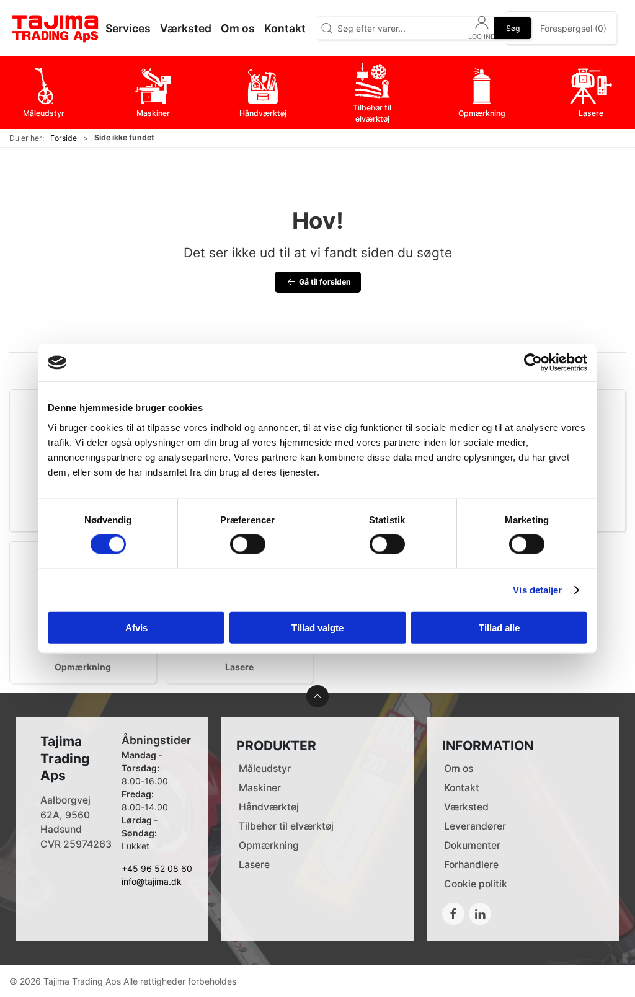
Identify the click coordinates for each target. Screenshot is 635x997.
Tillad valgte (317, 627)
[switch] (247, 544)
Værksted (466, 807)
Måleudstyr (265, 768)
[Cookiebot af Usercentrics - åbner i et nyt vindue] (533, 362)
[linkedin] (480, 914)
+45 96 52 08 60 (157, 868)
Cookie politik (475, 884)
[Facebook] (453, 914)
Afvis (136, 627)
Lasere (239, 667)
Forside (63, 138)
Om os (458, 768)
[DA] (55, 28)
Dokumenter (472, 845)
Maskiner (260, 788)
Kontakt (461, 788)
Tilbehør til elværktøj (286, 826)
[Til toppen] (317, 696)
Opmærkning (83, 667)
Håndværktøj (269, 807)
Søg (513, 27)
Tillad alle (499, 627)
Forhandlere (471, 865)
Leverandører (475, 826)
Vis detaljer (537, 590)
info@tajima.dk (152, 881)
